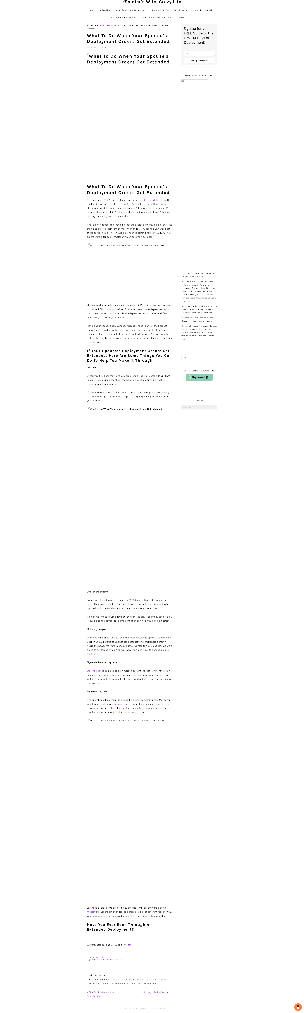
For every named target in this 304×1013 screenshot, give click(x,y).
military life (93, 911)
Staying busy (94, 670)
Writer (127, 944)
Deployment (99, 957)
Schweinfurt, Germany (154, 200)
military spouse (118, 960)
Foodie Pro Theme (173, 1008)
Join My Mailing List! (199, 60)
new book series (121, 704)
